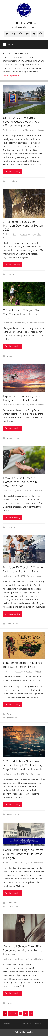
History (10, 903)
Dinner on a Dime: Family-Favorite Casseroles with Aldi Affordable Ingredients (21, 121)
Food (9, 181)
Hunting (10, 274)
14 (25, 1013)
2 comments (12, 906)
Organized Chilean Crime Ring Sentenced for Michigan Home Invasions (22, 950)
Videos (16, 438)
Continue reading (12, 171)
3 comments (12, 718)
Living (14, 181)
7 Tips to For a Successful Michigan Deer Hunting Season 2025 (23, 225)
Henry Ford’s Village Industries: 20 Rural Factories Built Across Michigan (23, 854)
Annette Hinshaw (36, 130)
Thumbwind (24, 22)
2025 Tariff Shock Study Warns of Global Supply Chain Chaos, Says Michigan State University (23, 765)
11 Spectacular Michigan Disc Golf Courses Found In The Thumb (21, 314)
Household (11, 527)
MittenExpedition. (11, 75)
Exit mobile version (24, 1032)
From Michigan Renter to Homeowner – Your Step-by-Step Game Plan (21, 482)
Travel (9, 624)
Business (16, 814)
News (15, 624)
